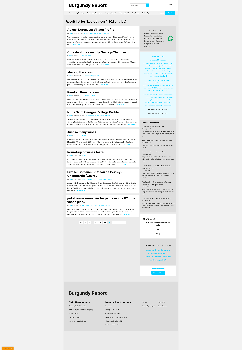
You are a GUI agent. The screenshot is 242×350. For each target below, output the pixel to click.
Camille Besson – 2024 (112, 325)
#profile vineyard (98, 33)
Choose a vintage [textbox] (158, 273)
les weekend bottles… (159, 127)
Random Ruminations (83, 92)
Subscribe (170, 13)
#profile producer (102, 179)
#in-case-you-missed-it (153, 257)
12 (114, 222)
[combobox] (158, 272)
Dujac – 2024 (160, 152)
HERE (158, 229)
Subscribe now (162, 306)
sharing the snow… (81, 72)
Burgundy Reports (111, 13)
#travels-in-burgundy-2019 (158, 260)
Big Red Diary (80, 13)
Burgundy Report (88, 5)
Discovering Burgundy (94, 13)
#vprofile (106, 33)
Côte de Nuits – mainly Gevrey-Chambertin (98, 52)
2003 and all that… (74, 317)
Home (71, 13)
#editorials (88, 95)
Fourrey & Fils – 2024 (112, 309)
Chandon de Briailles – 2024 (114, 321)
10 (105, 222)
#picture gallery (94, 205)
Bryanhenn (145, 198)
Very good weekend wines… (164, 140)
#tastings (167, 250)
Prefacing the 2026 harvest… (77, 306)
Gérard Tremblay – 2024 (112, 313)
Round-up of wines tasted (86, 152)
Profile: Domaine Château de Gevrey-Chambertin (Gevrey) (94, 174)
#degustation (85, 205)
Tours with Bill (124, 13)
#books (160, 250)
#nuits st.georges (90, 115)
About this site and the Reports (158, 109)
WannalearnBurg (147, 152)
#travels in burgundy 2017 (92, 75)
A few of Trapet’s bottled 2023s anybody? (81, 309)
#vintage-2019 (163, 253)
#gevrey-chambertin (87, 179)
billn (70, 33)
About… (144, 302)
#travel (101, 205)
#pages (91, 33)
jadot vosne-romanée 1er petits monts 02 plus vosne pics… (101, 200)
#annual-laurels (151, 250)
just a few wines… (74, 313)
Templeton (145, 127)
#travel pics (106, 205)
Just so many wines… (83, 132)
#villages (102, 115)
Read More (76, 45)
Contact (161, 13)
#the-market (167, 257)
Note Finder (135, 13)
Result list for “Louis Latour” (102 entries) (96, 21)
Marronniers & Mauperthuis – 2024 (116, 317)
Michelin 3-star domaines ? (161, 198)
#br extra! (86, 33)
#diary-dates (152, 253)
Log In (170, 4)
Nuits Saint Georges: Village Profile (93, 112)
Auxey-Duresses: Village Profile (90, 29)
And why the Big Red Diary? (158, 113)
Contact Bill (161, 302)
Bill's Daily (145, 13)
